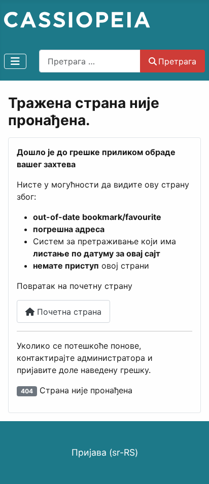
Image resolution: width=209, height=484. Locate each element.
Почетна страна (67, 312)
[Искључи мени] (15, 61)
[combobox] (90, 61)
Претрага (177, 61)
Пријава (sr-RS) (105, 452)
